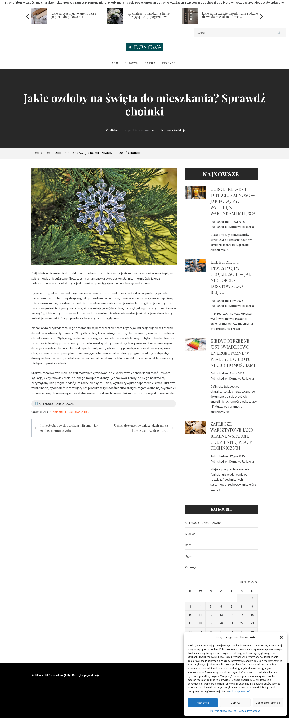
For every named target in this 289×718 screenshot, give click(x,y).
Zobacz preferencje (268, 702)
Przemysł (170, 63)
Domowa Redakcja (173, 130)
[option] (69, 16)
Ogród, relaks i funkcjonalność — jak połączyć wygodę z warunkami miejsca (233, 201)
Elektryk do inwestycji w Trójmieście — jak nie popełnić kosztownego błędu (230, 277)
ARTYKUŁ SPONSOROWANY (68, 411)
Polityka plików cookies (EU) (50, 675)
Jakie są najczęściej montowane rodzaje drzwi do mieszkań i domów (230, 15)
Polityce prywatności (240, 691)
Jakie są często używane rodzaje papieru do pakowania (73, 15)
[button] (281, 637)
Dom (114, 63)
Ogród (150, 63)
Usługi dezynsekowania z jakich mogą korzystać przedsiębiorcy (141, 428)
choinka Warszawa (43, 338)
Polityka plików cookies (223, 711)
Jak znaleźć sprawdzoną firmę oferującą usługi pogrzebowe (148, 15)
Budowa (131, 63)
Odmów (235, 702)
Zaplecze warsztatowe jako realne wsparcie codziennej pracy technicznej (231, 436)
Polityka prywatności (86, 675)
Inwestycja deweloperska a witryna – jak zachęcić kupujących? (69, 428)
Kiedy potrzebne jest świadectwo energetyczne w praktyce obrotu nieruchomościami (232, 353)
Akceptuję (203, 702)
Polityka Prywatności (249, 711)
